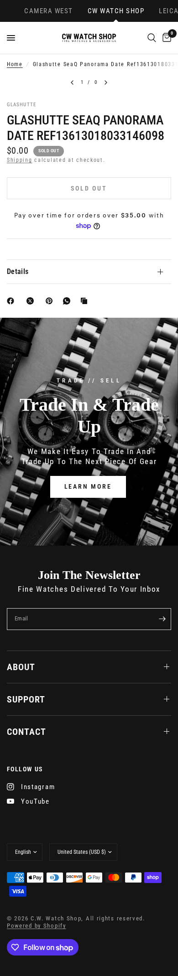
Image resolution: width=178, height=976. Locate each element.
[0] (165, 38)
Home (15, 64)
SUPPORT (26, 699)
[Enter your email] (162, 619)
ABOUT (21, 666)
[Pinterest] (51, 300)
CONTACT (26, 731)
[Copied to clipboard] (85, 300)
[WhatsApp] (68, 300)
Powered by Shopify (36, 925)
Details (17, 271)
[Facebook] (12, 300)
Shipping (19, 160)
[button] (88, 486)
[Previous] (72, 82)
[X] (31, 300)
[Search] (151, 38)
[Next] (106, 82)
